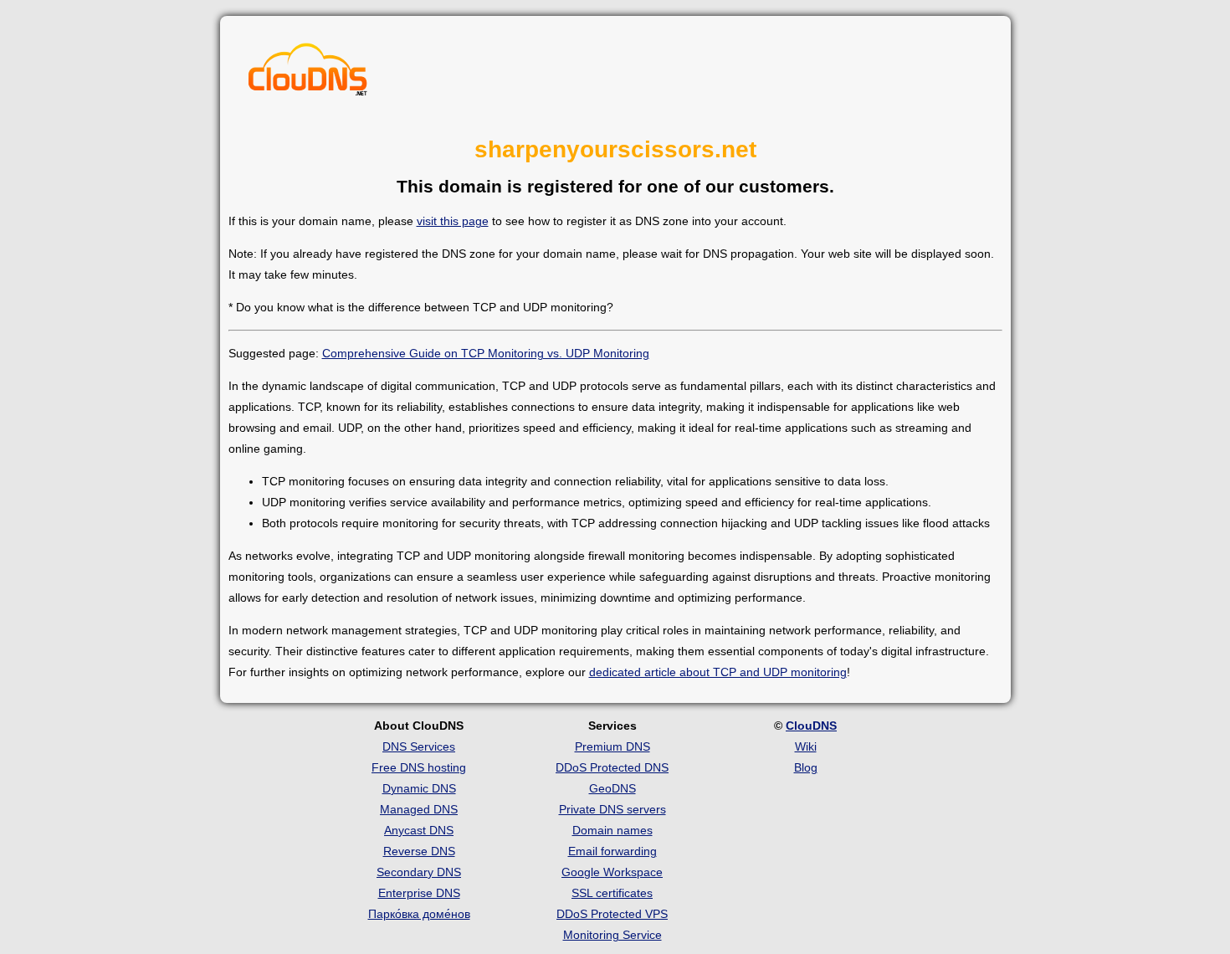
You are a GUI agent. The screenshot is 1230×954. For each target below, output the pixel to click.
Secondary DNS (419, 872)
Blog (805, 767)
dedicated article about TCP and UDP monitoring (718, 672)
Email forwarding (612, 851)
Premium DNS (612, 746)
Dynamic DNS (419, 788)
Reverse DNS (419, 851)
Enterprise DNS (419, 893)
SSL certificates (612, 893)
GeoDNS (612, 788)
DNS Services (418, 746)
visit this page (453, 221)
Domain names (612, 830)
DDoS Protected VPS (612, 914)
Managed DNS (419, 809)
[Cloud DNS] (308, 73)
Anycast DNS (419, 830)
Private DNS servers (612, 809)
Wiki (806, 746)
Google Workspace (612, 872)
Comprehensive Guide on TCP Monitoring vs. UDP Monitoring (485, 353)
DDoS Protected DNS (612, 767)
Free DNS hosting (419, 767)
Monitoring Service (612, 934)
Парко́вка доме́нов (419, 914)
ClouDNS (811, 725)
